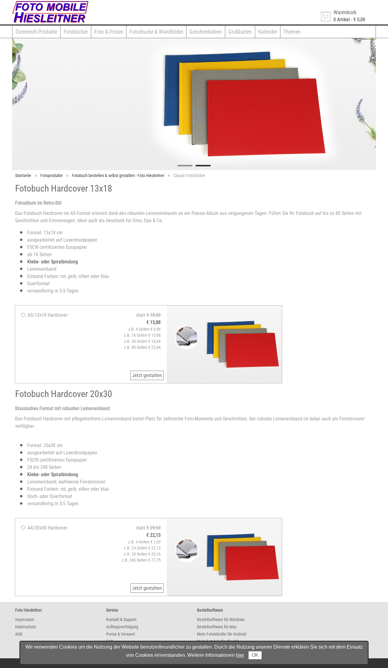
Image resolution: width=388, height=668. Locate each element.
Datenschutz (25, 626)
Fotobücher (76, 31)
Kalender (267, 31)
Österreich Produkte (36, 31)
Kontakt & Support (121, 619)
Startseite (23, 175)
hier (240, 655)
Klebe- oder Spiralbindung (52, 262)
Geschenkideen (205, 31)
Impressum (24, 619)
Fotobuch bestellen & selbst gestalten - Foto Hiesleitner (118, 175)
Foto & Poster (108, 31)
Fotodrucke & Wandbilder (156, 31)
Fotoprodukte (51, 175)
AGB (18, 634)
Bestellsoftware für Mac (217, 626)
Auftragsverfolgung (122, 626)
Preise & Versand (120, 634)
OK (255, 655)
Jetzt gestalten (147, 375)
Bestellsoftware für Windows (221, 619)
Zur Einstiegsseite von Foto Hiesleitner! (50, 2)
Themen (292, 31)
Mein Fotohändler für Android (221, 634)
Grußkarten (240, 31)
